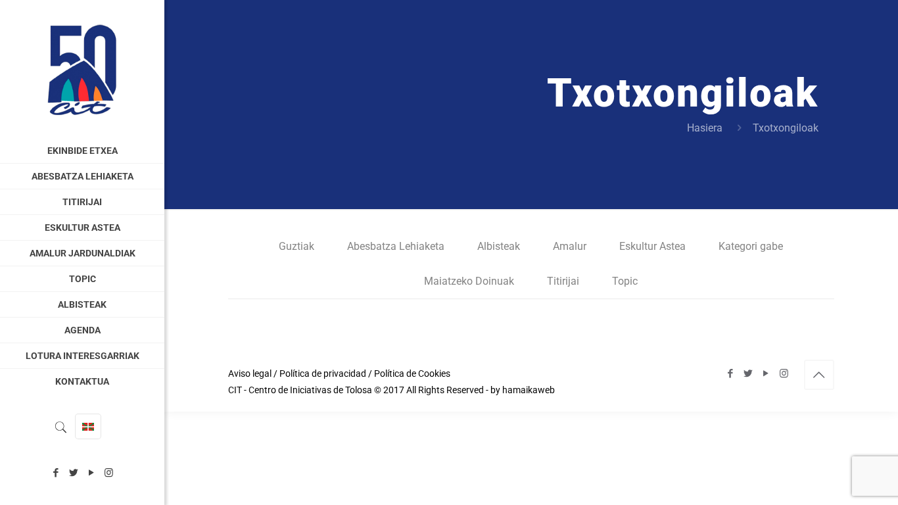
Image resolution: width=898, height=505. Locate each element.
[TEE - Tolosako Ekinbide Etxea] (82, 69)
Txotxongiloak (785, 128)
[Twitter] (73, 473)
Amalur (569, 246)
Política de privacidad (322, 373)
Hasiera (704, 128)
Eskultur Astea (652, 246)
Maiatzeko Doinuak (469, 281)
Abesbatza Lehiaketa (395, 246)
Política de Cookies (412, 373)
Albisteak (498, 246)
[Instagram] (109, 473)
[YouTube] (91, 473)
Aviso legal (250, 373)
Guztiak (296, 246)
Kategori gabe (751, 246)
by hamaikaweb (522, 390)
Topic (625, 281)
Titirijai (563, 281)
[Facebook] (55, 473)
